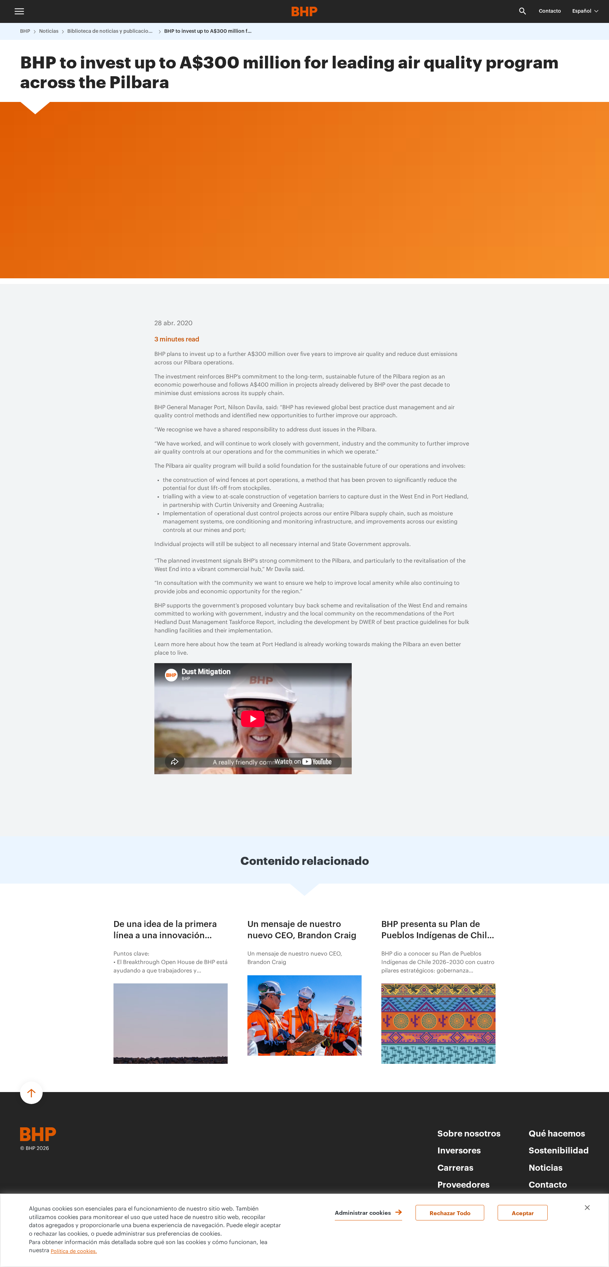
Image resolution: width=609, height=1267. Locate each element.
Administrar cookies (363, 1212)
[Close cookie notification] (587, 1207)
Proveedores (463, 1184)
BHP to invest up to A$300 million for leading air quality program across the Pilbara (208, 31)
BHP (25, 31)
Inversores (459, 1150)
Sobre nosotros (468, 1133)
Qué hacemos (557, 1133)
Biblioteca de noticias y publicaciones (111, 31)
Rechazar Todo (450, 1213)
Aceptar (523, 1213)
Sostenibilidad (559, 1150)
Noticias (49, 31)
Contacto (550, 11)
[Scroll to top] (31, 1092)
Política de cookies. (74, 1251)
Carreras (455, 1167)
